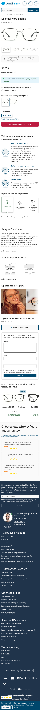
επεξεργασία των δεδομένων (25, 370)
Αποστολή (4, 543)
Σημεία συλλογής (7, 546)
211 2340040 (18, 522)
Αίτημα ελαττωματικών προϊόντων (12, 576)
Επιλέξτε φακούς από (20, 124)
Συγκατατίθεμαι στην (20, 501)
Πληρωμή (4, 539)
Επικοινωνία (5, 664)
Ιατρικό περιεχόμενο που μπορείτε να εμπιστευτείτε (18, 630)
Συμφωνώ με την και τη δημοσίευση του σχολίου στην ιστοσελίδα (19, 371)
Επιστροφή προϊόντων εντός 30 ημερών (14, 579)
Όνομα (6, 355)
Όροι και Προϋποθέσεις (9, 549)
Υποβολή (20, 376)
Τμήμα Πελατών (6, 585)
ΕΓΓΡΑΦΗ (20, 505)
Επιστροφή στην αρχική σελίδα (16, 695)
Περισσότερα (30, 705)
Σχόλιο (6, 341)
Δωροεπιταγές (6, 609)
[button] (6, 49)
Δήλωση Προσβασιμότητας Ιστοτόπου (13, 553)
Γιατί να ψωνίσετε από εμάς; (10, 660)
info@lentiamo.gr (19, 524)
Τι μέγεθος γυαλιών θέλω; (10, 119)
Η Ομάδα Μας (5, 654)
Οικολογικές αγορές (8, 613)
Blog (2, 657)
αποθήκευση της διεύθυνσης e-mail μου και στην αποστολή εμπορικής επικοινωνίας (20, 501)
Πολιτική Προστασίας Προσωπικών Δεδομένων (17, 561)
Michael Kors (19, 14)
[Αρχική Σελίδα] (2, 14)
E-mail (6, 363)
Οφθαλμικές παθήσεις (8, 627)
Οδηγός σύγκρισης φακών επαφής (12, 640)
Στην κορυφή (29, 695)
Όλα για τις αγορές (7, 536)
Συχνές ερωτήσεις (7, 572)
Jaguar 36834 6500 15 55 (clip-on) (13, 407)
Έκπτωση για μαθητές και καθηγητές (13, 603)
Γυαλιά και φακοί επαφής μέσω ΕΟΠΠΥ (14, 633)
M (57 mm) (8, 115)
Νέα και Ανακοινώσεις (8, 637)
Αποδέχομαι (6, 707)
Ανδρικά (10, 14)
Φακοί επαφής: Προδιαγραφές (11, 623)
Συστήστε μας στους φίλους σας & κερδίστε (15, 606)
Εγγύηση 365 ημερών (8, 582)
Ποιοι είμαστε (6, 651)
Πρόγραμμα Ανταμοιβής (9, 599)
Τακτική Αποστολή (7, 596)
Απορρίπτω (16, 707)
